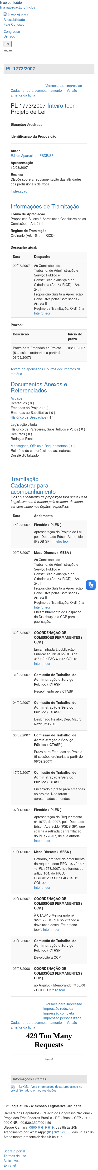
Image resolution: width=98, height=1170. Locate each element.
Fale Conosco (14, 24)
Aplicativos (12, 1160)
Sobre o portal (14, 1151)
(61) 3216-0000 (58, 1132)
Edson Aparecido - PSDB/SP (32, 155)
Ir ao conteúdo (11, 2)
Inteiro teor (60, 105)
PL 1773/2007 (20, 68)
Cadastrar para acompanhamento (37, 90)
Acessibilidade (14, 19)
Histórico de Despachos (28, 417)
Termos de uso (15, 1155)
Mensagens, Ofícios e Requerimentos (39, 445)
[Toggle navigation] (6, 51)
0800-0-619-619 (41, 1127)
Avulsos (16, 398)
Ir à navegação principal (18, 7)
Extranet (10, 1165)
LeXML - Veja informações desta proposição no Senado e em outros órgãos (50, 1089)
